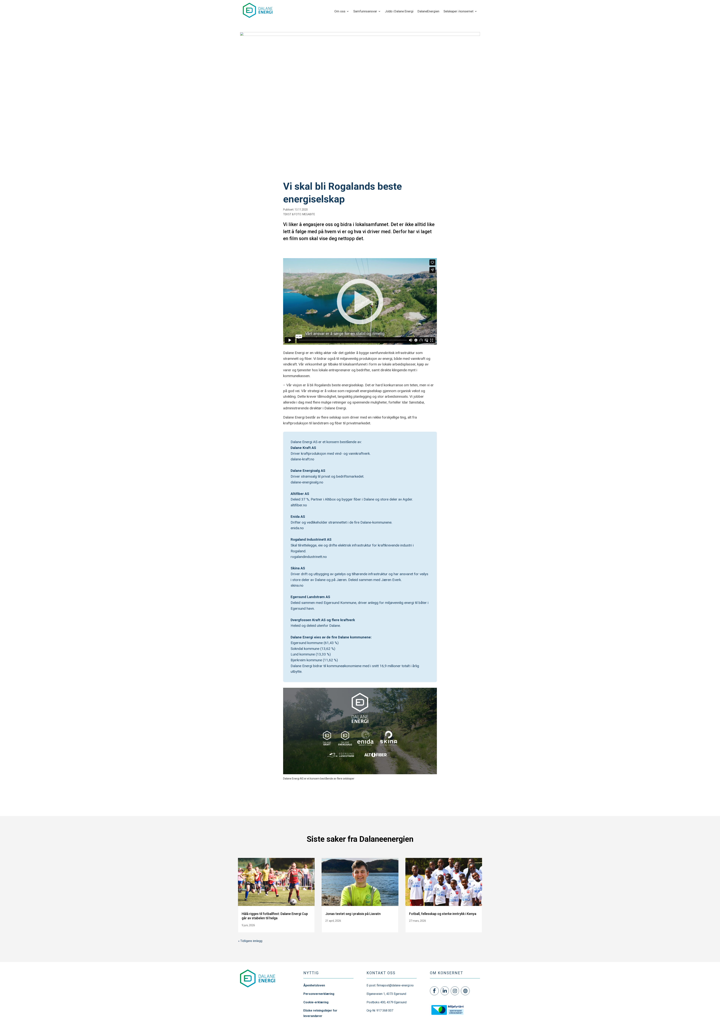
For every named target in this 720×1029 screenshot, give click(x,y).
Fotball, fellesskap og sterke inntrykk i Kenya (442, 914)
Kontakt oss (381, 973)
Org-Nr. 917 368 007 (380, 1010)
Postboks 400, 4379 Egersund (386, 1002)
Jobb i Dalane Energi (399, 11)
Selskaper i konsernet (458, 11)
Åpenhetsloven (314, 985)
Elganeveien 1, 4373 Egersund (386, 994)
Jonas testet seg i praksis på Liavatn (353, 914)
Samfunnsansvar (365, 11)
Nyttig (311, 973)
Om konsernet (446, 973)
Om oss (339, 11)
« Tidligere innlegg (250, 941)
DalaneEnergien (428, 11)
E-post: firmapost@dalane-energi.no (390, 985)
